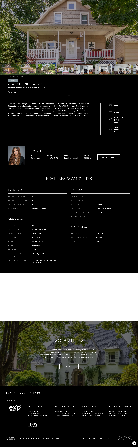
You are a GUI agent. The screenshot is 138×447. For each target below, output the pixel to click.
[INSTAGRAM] (125, 438)
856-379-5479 (52, 158)
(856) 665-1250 (68, 416)
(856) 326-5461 (95, 416)
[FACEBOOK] (120, 438)
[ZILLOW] (130, 438)
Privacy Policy (103, 438)
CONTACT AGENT (109, 157)
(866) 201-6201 (122, 416)
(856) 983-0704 (40, 416)
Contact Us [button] (69, 367)
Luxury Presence (52, 438)
